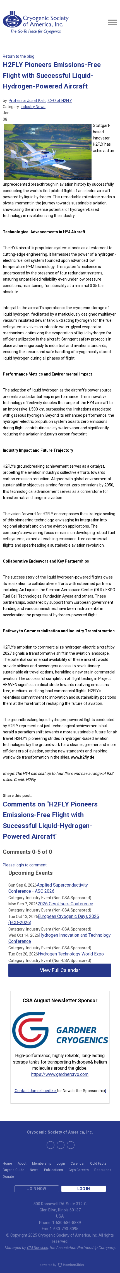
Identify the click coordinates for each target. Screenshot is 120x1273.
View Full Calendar (60, 970)
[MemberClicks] (36, 22)
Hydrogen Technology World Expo (71, 954)
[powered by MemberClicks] (60, 1265)
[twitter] (50, 1145)
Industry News (33, 106)
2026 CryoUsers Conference (65, 903)
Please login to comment (25, 865)
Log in (83, 1188)
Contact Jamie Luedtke (36, 1090)
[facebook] (60, 1145)
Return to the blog (18, 56)
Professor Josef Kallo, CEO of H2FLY (40, 100)
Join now (36, 1188)
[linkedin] (71, 1145)
